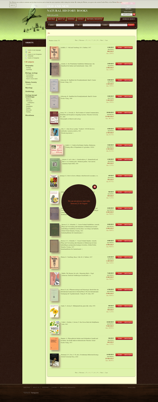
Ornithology (29, 91)
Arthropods (29, 100)
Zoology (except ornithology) (31, 96)
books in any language (34, 50)
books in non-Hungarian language (35, 55)
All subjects (29, 62)
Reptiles (28, 108)
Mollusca (28, 99)
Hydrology (29, 69)
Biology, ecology (31, 73)
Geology (28, 67)
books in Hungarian (33, 58)
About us (36, 387)
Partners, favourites (67, 387)
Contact (54, 387)
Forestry (28, 84)
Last (106, 40)
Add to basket (128, 47)
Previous (81, 40)
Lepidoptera (31, 102)
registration (128, 9)
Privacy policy (132, 387)
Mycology (28, 88)
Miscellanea (29, 115)
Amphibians (29, 106)
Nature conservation (32, 78)
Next (101, 40)
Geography (29, 65)
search (131, 25)
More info (119, 2)
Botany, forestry (31, 82)
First (76, 40)
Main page (26, 387)
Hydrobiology (30, 75)
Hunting (28, 111)
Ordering (45, 387)
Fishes (28, 104)
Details (120, 47)
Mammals (29, 110)
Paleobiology (29, 77)
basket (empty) (128, 11)
